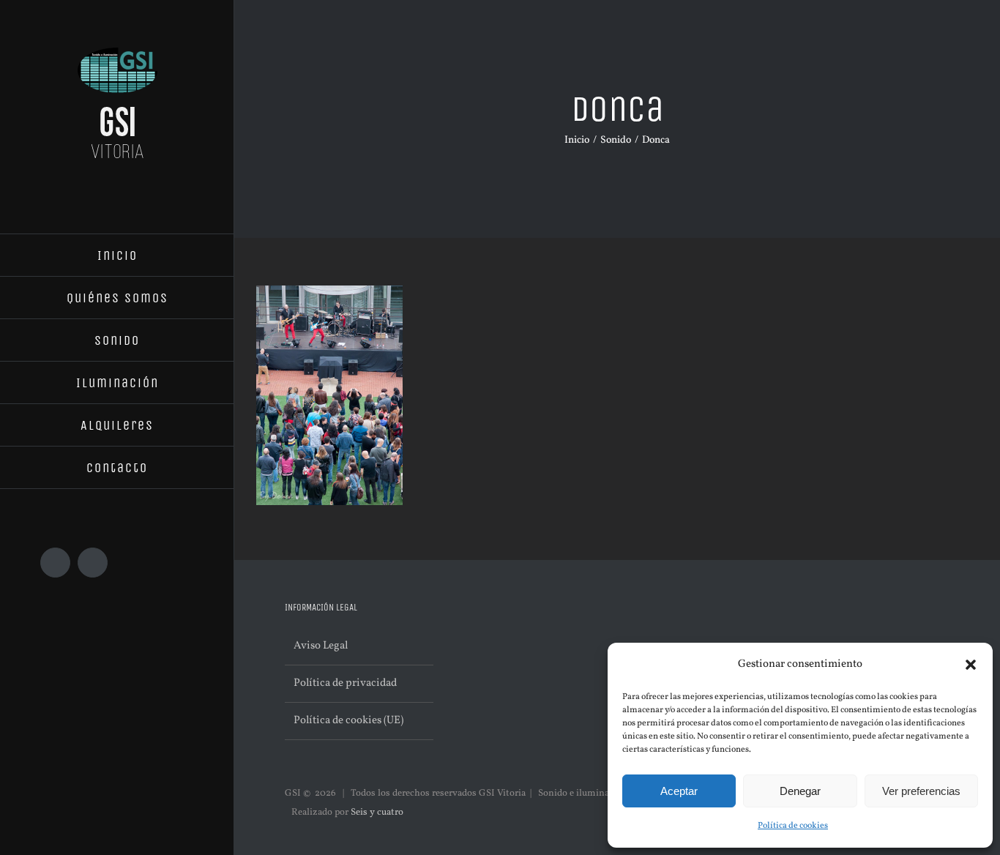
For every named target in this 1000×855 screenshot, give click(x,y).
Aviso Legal (321, 646)
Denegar (800, 791)
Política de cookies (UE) (348, 720)
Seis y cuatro (377, 812)
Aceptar (679, 791)
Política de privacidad (345, 683)
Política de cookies (793, 826)
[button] (970, 664)
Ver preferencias (921, 791)
